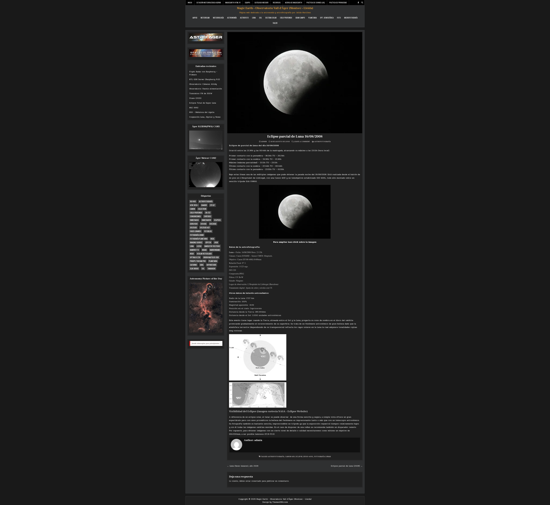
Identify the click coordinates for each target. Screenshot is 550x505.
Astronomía (232, 17)
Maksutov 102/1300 (212, 246)
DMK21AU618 (206, 220)
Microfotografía (351, 17)
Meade (204, 249)
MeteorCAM (205, 17)
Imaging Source (196, 242)
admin (264, 141)
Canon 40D (290, 456)
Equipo (247, 2)
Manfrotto (194, 249)
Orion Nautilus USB (211, 257)
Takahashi (211, 268)
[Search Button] (362, 2)
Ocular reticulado (204, 253)
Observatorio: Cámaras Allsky (203, 84)
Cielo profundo (196, 212)
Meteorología (218, 17)
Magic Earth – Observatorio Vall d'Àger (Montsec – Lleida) (275, 8)
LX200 (199, 246)
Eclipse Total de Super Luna (202, 103)
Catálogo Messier (261, 2)
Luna (254, 17)
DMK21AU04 (194, 220)
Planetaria (312, 17)
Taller (275, 23)
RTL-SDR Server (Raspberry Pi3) (204, 79)
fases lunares (195, 231)
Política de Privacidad (338, 2)
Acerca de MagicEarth (293, 2)
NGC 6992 (193, 107)
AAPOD (194, 17)
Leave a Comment (302, 141)
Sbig (201, 264)
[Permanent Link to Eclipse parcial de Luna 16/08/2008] (294, 82)
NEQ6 (192, 253)
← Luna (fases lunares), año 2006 (242, 466)
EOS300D (213, 223)
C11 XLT (212, 205)
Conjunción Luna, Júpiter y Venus (205, 117)
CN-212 (207, 212)
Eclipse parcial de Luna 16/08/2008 (295, 136)
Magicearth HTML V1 (232, 2)
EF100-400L (308, 456)
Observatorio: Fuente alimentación (205, 88)
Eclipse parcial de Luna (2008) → (347, 466)
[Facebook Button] (358, 2)
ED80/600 (194, 223)
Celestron (202, 208)
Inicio (190, 2)
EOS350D (193, 227)
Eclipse (299, 456)
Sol (260, 17)
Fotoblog (208, 231)
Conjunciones (195, 216)
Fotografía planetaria (198, 238)
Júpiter (208, 242)
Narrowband (215, 249)
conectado (256, 481)
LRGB (216, 242)
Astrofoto (244, 17)
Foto (339, 17)
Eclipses (217, 220)
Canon (192, 208)
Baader (204, 205)
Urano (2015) (195, 98)
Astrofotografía (205, 201)
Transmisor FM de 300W (200, 93)
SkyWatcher (211, 264)
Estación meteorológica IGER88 (209, 2)
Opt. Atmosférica (327, 17)
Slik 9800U (194, 268)
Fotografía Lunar (197, 234)
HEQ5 (212, 238)
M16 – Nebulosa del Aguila (201, 112)
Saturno (193, 264)
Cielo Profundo (286, 17)
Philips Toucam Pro (198, 261)
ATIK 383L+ (194, 205)
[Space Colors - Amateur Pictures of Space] (205, 53)
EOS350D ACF (205, 227)
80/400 (193, 201)
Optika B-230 (195, 257)
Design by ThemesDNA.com (275, 502)
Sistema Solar (271, 17)
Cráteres (207, 216)
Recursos (277, 2)
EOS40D (203, 223)
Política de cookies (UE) (316, 2)
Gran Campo (300, 17)
